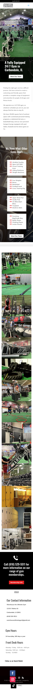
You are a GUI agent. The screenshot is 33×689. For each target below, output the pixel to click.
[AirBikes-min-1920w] (16, 549)
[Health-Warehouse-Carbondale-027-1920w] (16, 528)
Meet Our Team (15, 76)
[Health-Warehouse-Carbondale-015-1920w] (16, 506)
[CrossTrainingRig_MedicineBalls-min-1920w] (16, 337)
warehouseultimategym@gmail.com (18, 620)
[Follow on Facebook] (12, 673)
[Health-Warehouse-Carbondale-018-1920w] (16, 294)
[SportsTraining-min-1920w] (16, 422)
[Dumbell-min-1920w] (16, 485)
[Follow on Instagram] (12, 679)
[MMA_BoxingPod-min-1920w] (16, 315)
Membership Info (16, 582)
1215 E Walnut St (12, 608)
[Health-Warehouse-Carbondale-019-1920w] (16, 273)
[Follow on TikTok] (13, 685)
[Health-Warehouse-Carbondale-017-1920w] (16, 379)
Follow (18, 673)
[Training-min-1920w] (16, 400)
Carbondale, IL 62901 (14, 612)
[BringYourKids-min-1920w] (16, 443)
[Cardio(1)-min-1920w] (16, 358)
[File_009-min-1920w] (16, 464)
